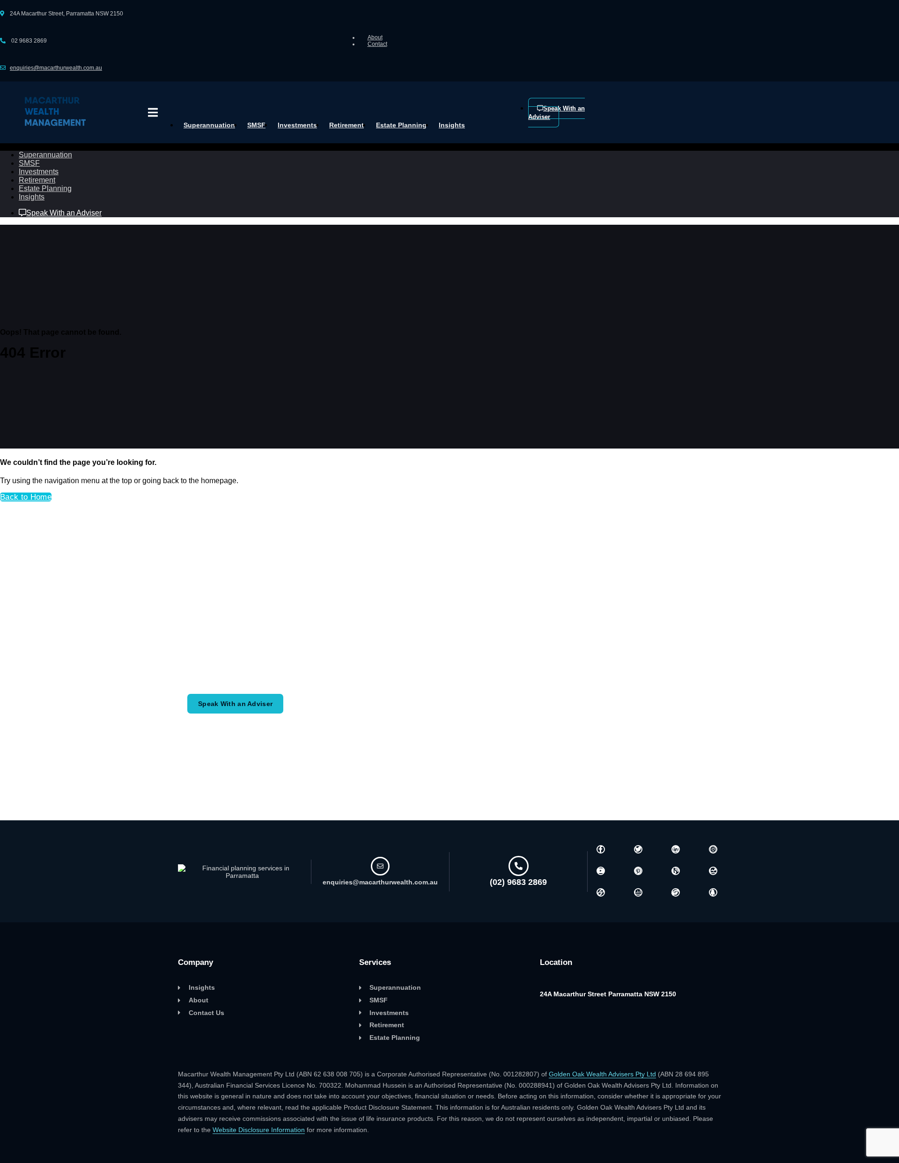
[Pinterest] (638, 871)
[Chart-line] (713, 871)
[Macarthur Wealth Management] (55, 128)
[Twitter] (638, 849)
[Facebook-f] (601, 849)
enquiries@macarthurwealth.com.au (56, 68)
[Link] (601, 892)
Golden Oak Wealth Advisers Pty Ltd (602, 1074)
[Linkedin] (675, 849)
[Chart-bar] (638, 892)
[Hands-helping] (675, 892)
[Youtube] (601, 871)
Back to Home (26, 497)
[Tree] (713, 892)
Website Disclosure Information (259, 1130)
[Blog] (675, 871)
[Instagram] (713, 849)
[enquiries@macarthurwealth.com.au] (380, 866)
